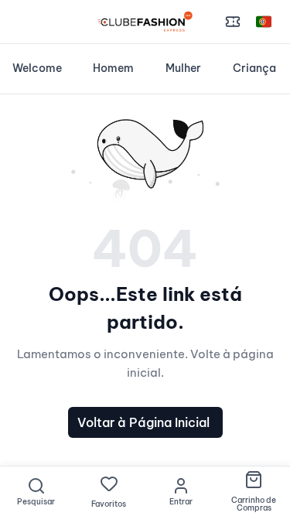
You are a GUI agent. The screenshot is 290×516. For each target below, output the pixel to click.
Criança (254, 68)
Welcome (37, 68)
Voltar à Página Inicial (143, 422)
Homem (113, 68)
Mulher (183, 68)
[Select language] (264, 22)
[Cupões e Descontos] (233, 22)
